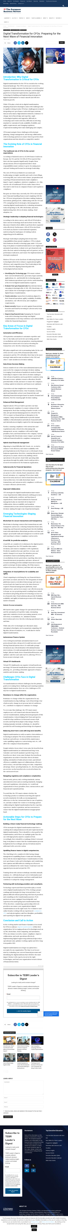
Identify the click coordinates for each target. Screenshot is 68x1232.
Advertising (5, 3)
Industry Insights (51, 329)
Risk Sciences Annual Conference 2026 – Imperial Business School (57, 388)
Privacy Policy (35, 1222)
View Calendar (49, 454)
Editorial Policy (13, 3)
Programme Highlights (53, 321)
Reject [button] (34, 1229)
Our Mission (29, 1)
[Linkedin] (23, 43)
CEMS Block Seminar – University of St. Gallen (57, 379)
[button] (63, 5)
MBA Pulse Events (52, 339)
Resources (22, 1)
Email (8, 994)
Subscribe (36, 1)
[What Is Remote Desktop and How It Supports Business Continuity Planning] (23, 1040)
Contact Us (20, 3)
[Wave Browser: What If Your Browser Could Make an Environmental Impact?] (9, 1040)
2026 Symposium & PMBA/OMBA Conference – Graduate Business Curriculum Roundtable (57, 628)
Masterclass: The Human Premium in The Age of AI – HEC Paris (57, 525)
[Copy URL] (26, 43)
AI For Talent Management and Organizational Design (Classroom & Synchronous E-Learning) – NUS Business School (57, 538)
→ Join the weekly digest (23, 1011)
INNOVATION (23, 30)
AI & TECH (14, 18)
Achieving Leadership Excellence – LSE (57, 493)
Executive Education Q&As (54, 334)
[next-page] (7, 1071)
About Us (10, 1)
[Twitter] (19, 43)
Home (4, 1)
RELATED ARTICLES (9, 1032)
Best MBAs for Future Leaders (55, 319)
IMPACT (45, 18)
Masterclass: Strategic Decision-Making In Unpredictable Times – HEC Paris (57, 516)
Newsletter (41, 1)
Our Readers (16, 1)
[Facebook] (15, 43)
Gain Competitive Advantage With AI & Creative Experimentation (37, 1047)
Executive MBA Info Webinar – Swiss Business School (56, 550)
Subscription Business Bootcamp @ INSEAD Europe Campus (57, 448)
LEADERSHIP (6, 18)
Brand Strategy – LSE (57, 508)
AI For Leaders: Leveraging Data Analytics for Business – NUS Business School (57, 428)
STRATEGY (21, 18)
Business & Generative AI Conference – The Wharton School (57, 406)
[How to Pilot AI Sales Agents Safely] (9, 1057)
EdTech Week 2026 (56, 619)
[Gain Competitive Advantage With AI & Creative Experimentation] (37, 1040)
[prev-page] (4, 1071)
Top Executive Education (51, 1)
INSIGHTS (51, 18)
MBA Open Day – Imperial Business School (56, 597)
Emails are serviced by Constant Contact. (29, 1006)
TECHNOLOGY (11, 26)
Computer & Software (21, 26)
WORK (27, 18)
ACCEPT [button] (34, 1226)
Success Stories (51, 331)
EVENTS (5, 22)
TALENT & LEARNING (36, 18)
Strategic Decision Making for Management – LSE (56, 501)
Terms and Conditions (48, 1222)
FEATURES (58, 18)
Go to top (40, 966)
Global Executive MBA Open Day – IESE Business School (57, 605)
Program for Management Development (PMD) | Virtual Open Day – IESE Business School (58, 417)
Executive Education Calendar (55, 336)
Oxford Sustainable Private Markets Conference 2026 (56, 397)
